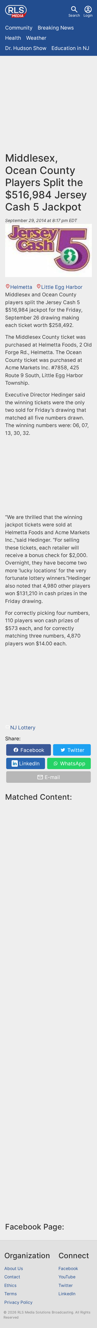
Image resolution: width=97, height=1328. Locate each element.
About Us (13, 1268)
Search (74, 15)
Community (19, 28)
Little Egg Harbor (61, 287)
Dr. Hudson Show (25, 48)
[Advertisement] (48, 106)
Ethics (10, 1285)
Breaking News (56, 28)
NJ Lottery (23, 728)
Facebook (31, 750)
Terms (10, 1293)
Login (88, 15)
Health (13, 38)
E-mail (51, 777)
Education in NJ (70, 48)
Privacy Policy (18, 1302)
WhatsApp (72, 764)
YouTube (66, 1276)
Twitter (75, 750)
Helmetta (21, 287)
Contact (12, 1276)
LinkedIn (29, 764)
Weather (36, 38)
